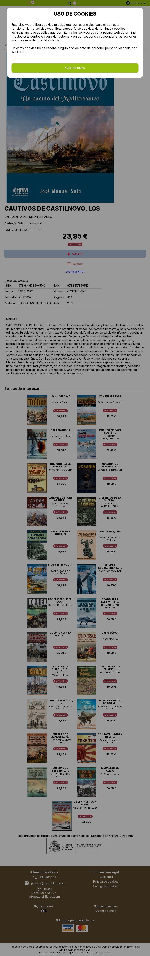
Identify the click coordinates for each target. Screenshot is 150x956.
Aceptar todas (75, 68)
